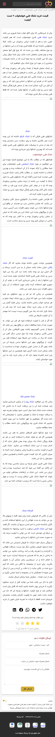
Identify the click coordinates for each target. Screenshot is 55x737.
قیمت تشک (28, 258)
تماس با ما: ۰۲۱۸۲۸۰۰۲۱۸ (32, 717)
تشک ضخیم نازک (27, 396)
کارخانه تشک (27, 510)
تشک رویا (30, 401)
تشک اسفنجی (27, 164)
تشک (27, 131)
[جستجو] (13, 4)
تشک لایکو (25, 136)
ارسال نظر (27, 689)
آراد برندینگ (20, 717)
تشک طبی (42, 37)
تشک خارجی (38, 528)
